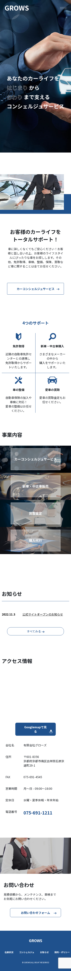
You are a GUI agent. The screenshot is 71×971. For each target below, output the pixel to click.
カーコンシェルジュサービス (35, 289)
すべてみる (34, 631)
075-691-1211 (37, 812)
